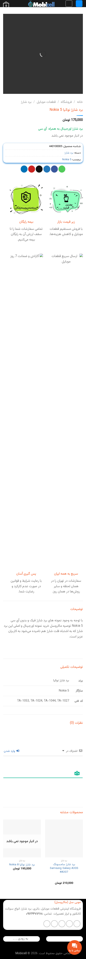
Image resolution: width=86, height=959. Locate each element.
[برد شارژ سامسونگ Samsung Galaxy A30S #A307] (64, 838)
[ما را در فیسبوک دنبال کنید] (76, 923)
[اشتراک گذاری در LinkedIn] (24, 169)
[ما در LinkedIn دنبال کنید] (46, 923)
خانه (80, 102)
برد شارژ (26, 102)
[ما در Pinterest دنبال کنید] (54, 923)
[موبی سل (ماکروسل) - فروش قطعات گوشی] (41, 3)
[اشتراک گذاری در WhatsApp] (61, 169)
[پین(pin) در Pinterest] (31, 169)
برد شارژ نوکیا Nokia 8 (22, 865)
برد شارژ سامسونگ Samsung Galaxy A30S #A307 (64, 868)
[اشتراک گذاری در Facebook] (54, 169)
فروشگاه (66, 102)
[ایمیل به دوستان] (39, 169)
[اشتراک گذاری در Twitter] (46, 169)
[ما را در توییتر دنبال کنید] (61, 923)
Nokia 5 (66, 160)
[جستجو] (69, 3)
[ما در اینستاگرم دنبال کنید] (69, 923)
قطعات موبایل (46, 102)
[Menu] (79, 3)
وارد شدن (10, 751)
